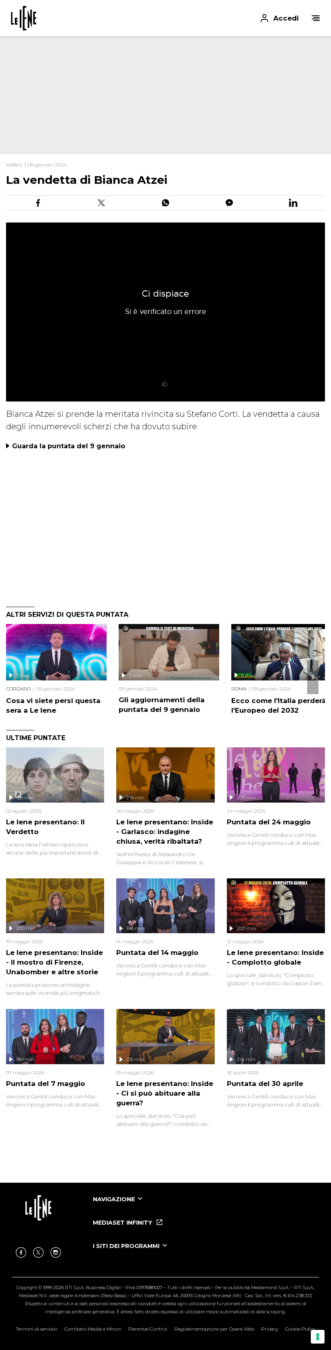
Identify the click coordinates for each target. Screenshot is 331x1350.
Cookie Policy (300, 1329)
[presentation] (312, 677)
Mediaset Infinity (123, 1222)
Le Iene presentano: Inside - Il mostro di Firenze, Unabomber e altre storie (54, 962)
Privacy (269, 1329)
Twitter (38, 1252)
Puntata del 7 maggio (45, 1084)
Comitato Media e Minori (93, 1329)
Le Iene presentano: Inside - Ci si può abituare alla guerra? (164, 1093)
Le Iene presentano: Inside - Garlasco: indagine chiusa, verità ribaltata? (164, 831)
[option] (206, 1206)
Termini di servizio (36, 1329)
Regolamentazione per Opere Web (214, 1329)
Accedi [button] (286, 18)
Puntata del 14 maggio (157, 953)
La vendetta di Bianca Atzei (87, 180)
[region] (145, 88)
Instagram (55, 1252)
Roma (238, 689)
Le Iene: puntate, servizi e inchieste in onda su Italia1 (23, 18)
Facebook (21, 1252)
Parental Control (147, 1329)
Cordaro (18, 689)
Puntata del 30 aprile (265, 1084)
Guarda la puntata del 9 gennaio (68, 446)
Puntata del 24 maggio (269, 822)
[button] (165, 18)
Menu (316, 18)
